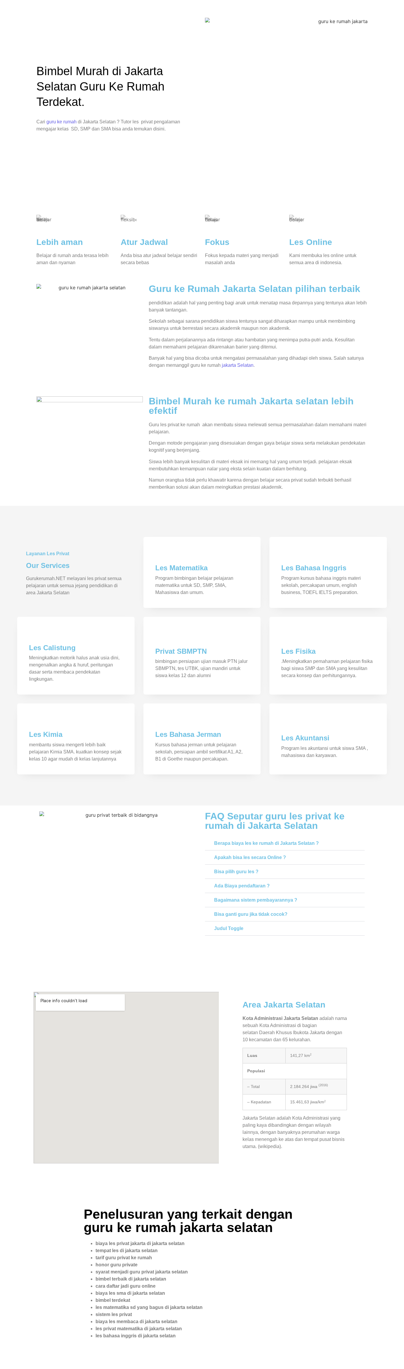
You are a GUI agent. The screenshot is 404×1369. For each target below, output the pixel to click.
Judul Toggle (228, 928)
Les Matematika (181, 568)
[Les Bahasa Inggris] (287, 554)
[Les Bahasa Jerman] (161, 721)
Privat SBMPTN (181, 651)
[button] (285, 843)
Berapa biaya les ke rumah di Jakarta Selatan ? (266, 843)
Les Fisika (298, 651)
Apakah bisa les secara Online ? (250, 857)
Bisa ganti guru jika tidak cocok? (250, 914)
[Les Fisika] (287, 637)
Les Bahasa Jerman (188, 734)
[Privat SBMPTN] (161, 637)
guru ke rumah (61, 121)
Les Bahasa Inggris (313, 568)
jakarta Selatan (237, 365)
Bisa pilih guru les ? (236, 871)
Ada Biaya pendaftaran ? (242, 885)
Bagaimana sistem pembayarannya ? (255, 900)
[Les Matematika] (161, 554)
